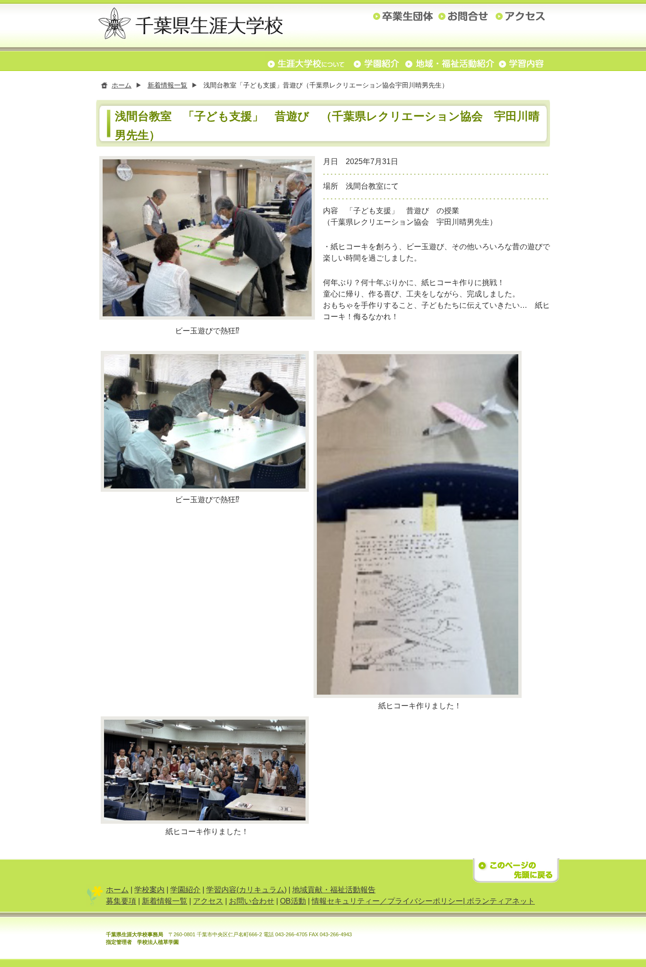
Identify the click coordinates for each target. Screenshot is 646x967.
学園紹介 (185, 890)
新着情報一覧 (167, 85)
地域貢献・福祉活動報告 (333, 890)
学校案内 (149, 890)
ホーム (121, 85)
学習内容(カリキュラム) (246, 890)
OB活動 (293, 901)
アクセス (208, 901)
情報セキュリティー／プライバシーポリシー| (389, 901)
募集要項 (121, 901)
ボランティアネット (501, 901)
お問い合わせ (251, 901)
